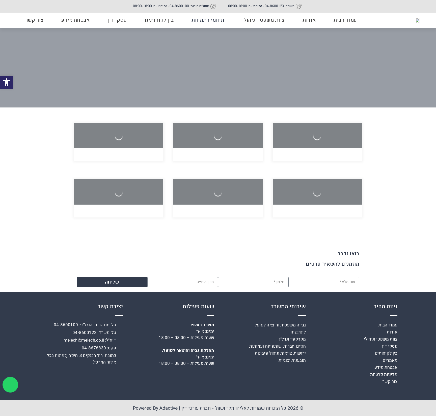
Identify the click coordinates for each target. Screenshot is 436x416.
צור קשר (34, 20)
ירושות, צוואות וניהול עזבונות (280, 353)
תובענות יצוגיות (292, 360)
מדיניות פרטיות (383, 374)
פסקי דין (117, 20)
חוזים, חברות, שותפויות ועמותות (277, 346)
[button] (6, 82)
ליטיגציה (298, 332)
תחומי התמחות (208, 20)
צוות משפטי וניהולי (263, 20)
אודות (309, 20)
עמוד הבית (345, 20)
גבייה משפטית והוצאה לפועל (280, 325)
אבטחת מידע (75, 20)
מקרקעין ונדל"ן (292, 339)
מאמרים (390, 360)
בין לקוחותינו (159, 20)
